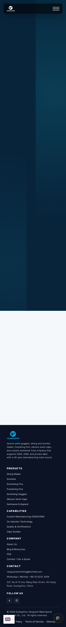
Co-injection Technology (19, 521)
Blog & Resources (16, 549)
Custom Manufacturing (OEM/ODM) (26, 516)
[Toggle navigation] (56, 8)
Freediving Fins (15, 489)
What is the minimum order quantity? (28, 412)
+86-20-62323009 (24, 119)
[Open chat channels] (58, 618)
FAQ (9, 554)
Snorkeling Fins (15, 484)
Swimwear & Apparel (17, 504)
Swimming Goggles (17, 494)
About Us (12, 544)
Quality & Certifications (19, 526)
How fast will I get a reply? (36, 351)
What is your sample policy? (35, 387)
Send (33, 298)
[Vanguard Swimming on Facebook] (21, 151)
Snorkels (11, 479)
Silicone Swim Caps (17, 499)
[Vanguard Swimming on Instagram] (28, 151)
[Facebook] (9, 600)
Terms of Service (34, 621)
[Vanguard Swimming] (13, 435)
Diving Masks (14, 474)
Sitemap (51, 621)
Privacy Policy (14, 621)
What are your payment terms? (33, 399)
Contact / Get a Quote (18, 559)
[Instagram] (16, 600)
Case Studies (14, 531)
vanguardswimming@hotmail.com (33, 109)
